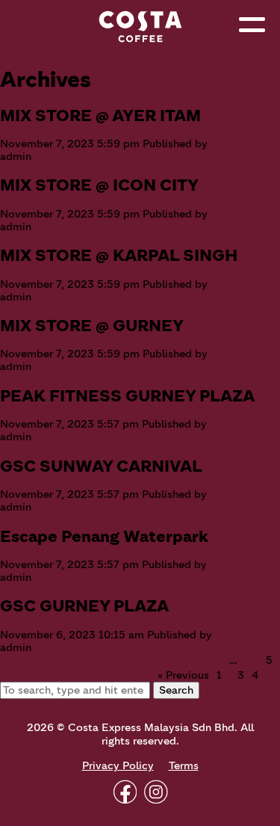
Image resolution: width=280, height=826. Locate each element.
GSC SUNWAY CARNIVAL (101, 466)
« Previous (183, 675)
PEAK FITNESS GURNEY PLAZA (127, 395)
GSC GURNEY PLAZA (84, 606)
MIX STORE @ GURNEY (92, 325)
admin (15, 156)
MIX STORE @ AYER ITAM (100, 115)
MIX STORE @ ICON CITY (99, 185)
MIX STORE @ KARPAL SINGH (118, 255)
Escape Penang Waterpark (104, 536)
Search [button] (176, 690)
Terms (184, 765)
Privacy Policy (118, 765)
